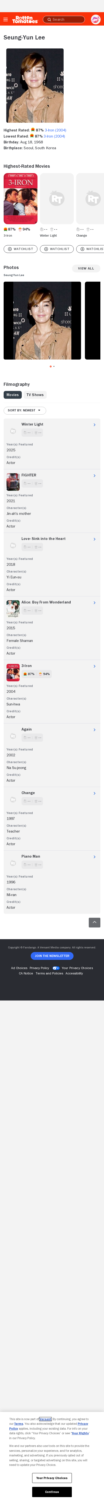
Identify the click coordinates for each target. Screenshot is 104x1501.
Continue (52, 1491)
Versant (45, 1419)
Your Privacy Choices (77, 968)
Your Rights (80, 1433)
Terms (18, 1423)
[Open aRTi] (95, 19)
